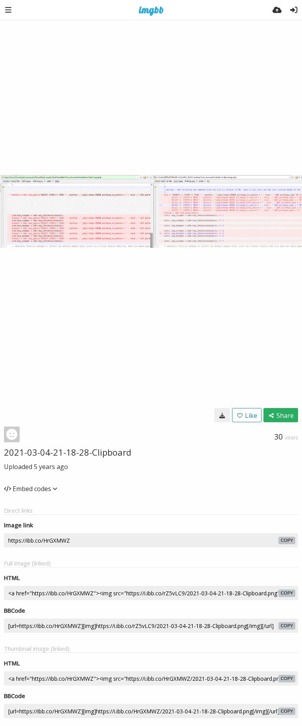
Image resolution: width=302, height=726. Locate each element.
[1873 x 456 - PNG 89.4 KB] (222, 415)
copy (287, 540)
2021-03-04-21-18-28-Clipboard (67, 452)
